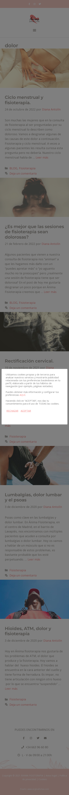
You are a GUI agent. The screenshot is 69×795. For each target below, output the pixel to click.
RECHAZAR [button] (12, 410)
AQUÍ (22, 394)
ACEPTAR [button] (26, 410)
